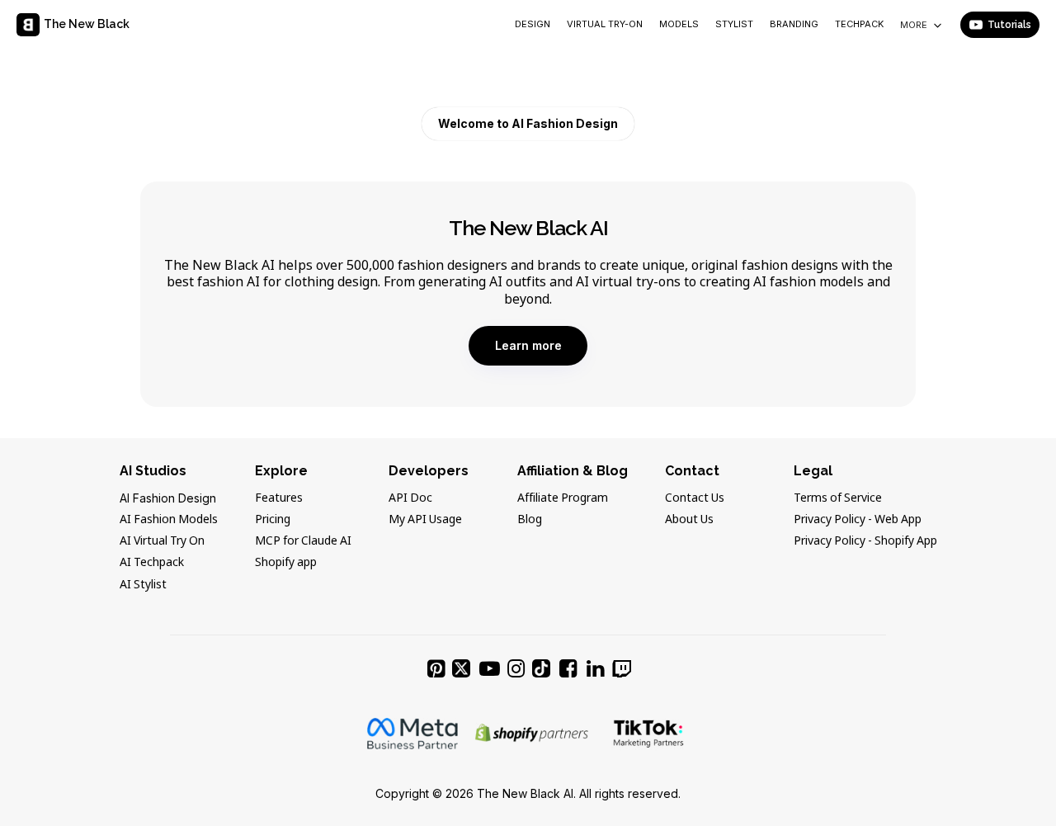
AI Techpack (152, 562)
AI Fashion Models (169, 519)
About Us (689, 519)
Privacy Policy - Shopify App (865, 541)
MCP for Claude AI (303, 541)
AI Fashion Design (168, 498)
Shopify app (286, 562)
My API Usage (425, 519)
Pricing (272, 519)
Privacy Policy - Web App (858, 519)
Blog (529, 519)
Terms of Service (838, 498)
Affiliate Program (562, 498)
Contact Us (694, 498)
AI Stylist (143, 585)
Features (279, 498)
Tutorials (1009, 25)
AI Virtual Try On (162, 541)
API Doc (410, 498)
